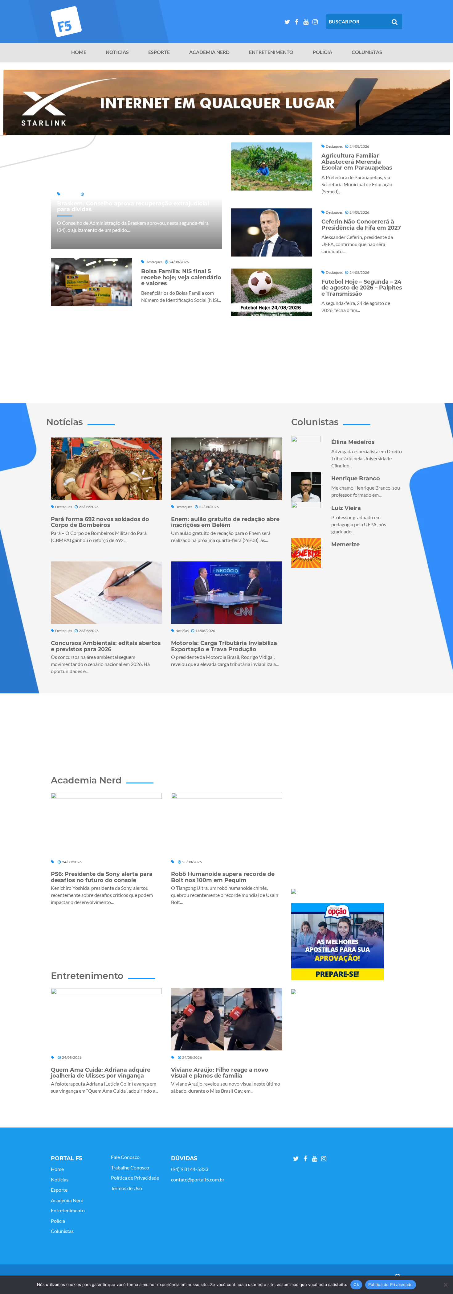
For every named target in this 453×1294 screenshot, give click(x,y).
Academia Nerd (209, 52)
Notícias (117, 52)
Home (78, 52)
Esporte (159, 52)
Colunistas (367, 52)
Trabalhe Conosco (130, 1168)
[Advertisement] (226, 356)
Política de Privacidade (135, 1178)
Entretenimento (271, 52)
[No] (445, 1285)
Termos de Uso (126, 1188)
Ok (356, 1284)
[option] (226, 102)
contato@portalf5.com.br (197, 1180)
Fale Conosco (125, 1157)
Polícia (322, 52)
